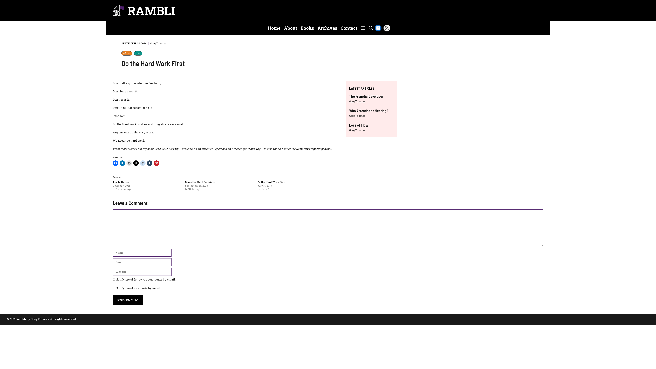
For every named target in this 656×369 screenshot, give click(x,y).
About (290, 28)
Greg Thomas (357, 101)
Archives (327, 28)
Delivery (126, 53)
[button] (371, 28)
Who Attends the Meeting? (368, 110)
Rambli (151, 10)
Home (274, 28)
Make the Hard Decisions (200, 182)
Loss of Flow (358, 125)
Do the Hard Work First (271, 182)
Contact (349, 28)
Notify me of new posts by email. (138, 288)
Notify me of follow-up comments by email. (146, 279)
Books (307, 28)
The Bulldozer (121, 182)
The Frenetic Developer (366, 96)
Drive (138, 53)
